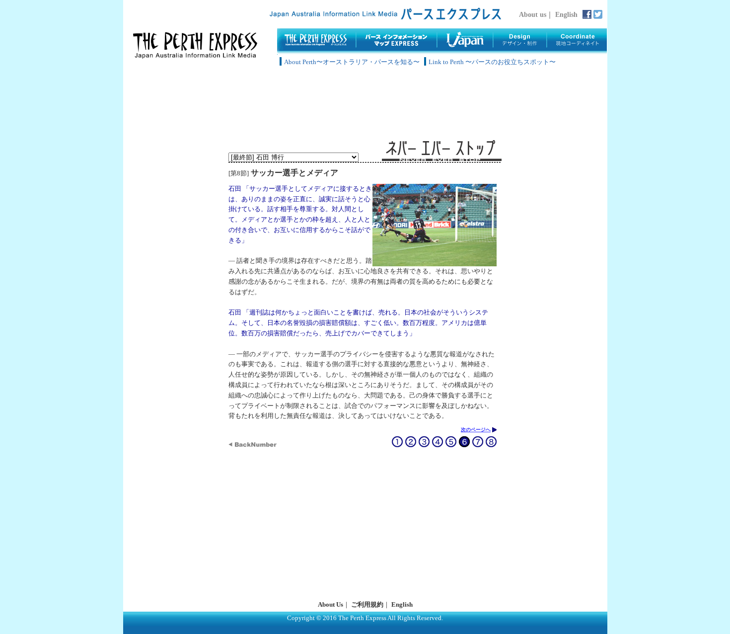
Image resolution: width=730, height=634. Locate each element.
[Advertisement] (365, 104)
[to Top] (195, 56)
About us (532, 14)
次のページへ (476, 429)
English (566, 14)
